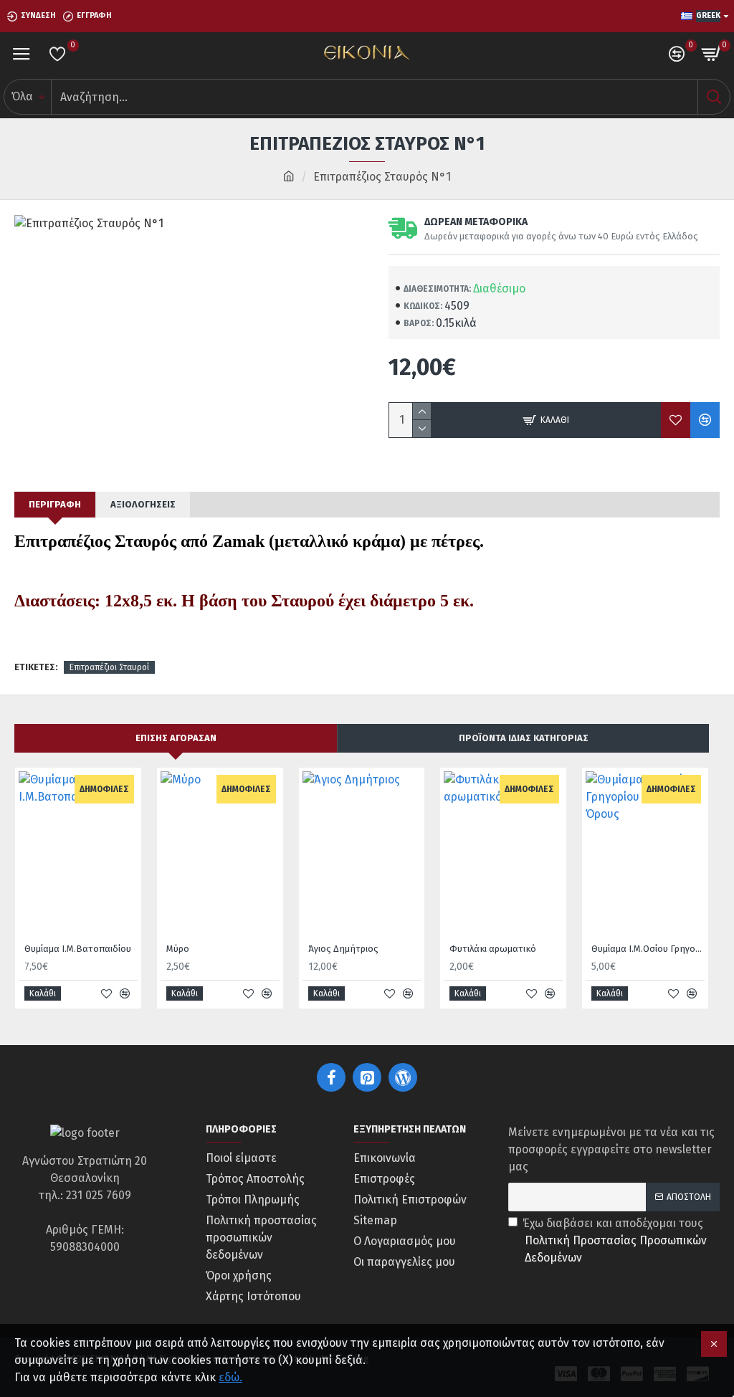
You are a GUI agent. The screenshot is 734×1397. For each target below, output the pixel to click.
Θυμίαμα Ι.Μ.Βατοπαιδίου (77, 948)
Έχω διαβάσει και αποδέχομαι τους (615, 1240)
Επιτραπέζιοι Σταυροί (109, 667)
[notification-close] (714, 1344)
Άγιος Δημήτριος (343, 948)
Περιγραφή (55, 504)
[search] (713, 97)
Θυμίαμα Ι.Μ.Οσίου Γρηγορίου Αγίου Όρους (648, 948)
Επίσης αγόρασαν (175, 738)
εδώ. (230, 1377)
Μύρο (177, 948)
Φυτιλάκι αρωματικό (492, 948)
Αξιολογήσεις (143, 504)
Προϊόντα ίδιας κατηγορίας (523, 738)
